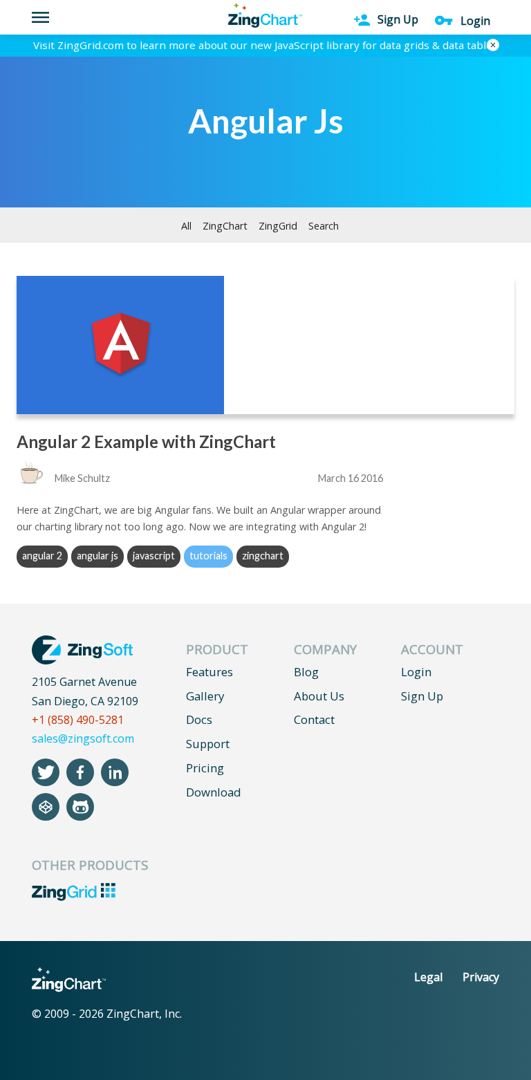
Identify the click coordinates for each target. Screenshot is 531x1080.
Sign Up (422, 696)
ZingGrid (278, 225)
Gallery (205, 696)
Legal (428, 977)
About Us (319, 696)
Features (209, 672)
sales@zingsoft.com (83, 738)
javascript (154, 555)
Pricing (205, 768)
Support (208, 744)
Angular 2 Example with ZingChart (146, 441)
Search (323, 225)
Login (416, 672)
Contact (314, 719)
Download (213, 792)
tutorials (208, 555)
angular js (97, 555)
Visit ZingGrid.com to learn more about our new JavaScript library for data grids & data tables (265, 45)
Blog (306, 672)
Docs (199, 719)
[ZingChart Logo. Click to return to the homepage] (265, 15)
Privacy (481, 977)
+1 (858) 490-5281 (78, 719)
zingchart (262, 555)
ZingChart (225, 225)
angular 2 (42, 555)
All (186, 225)
